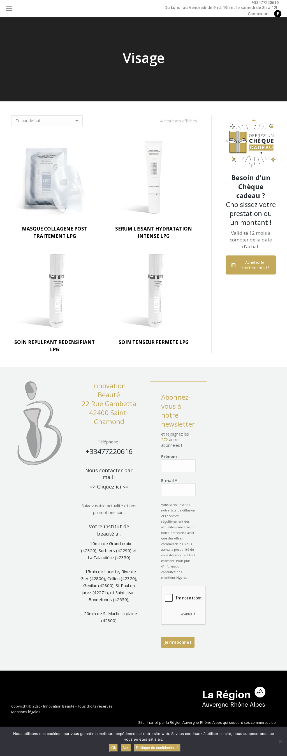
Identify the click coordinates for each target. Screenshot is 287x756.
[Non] (280, 741)
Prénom (169, 456)
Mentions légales (25, 711)
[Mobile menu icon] (9, 8)
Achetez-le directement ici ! (254, 265)
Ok (113, 748)
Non (126, 748)
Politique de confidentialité (157, 748)
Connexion (258, 13)
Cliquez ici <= (112, 486)
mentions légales (174, 577)
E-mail (169, 480)
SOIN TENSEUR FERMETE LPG (154, 342)
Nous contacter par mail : (109, 473)
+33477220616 (109, 451)
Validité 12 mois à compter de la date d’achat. (251, 240)
